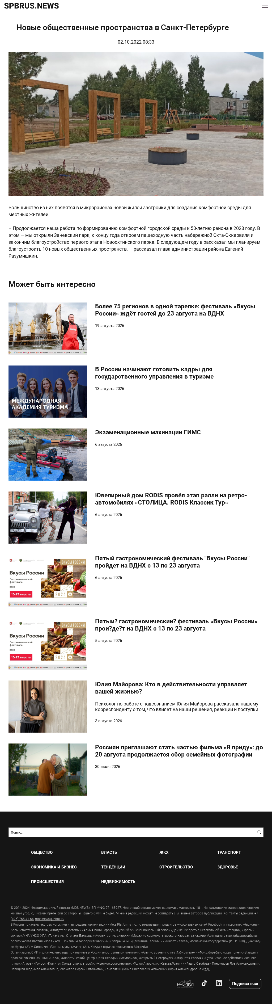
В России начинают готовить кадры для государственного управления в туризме (154, 372)
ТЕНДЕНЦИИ (113, 867)
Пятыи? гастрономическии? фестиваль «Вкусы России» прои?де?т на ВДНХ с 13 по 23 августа (176, 624)
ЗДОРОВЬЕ (227, 867)
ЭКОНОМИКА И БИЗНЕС (54, 867)
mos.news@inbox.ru (49, 919)
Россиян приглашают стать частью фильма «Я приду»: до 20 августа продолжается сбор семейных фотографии (179, 750)
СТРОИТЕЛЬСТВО (176, 867)
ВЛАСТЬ (109, 852)
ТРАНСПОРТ (229, 852)
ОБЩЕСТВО (42, 852)
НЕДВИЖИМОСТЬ (118, 882)
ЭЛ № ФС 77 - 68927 (106, 907)
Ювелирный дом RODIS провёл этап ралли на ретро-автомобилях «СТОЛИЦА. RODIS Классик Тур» (171, 498)
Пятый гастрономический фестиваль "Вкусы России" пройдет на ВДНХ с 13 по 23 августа (172, 561)
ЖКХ (164, 852)
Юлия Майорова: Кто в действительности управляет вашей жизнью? (171, 687)
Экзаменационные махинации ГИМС (148, 432)
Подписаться (245, 983)
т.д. (207, 969)
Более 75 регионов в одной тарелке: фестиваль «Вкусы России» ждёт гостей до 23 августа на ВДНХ (175, 309)
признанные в (79, 952)
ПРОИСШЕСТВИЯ (47, 882)
